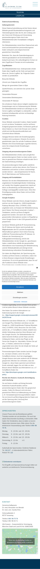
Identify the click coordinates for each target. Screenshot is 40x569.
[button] (37, 268)
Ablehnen (20, 292)
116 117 (7, 450)
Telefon (20, 12)
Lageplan (20, 16)
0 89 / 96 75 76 (13, 518)
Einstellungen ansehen (20, 297)
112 (11, 452)
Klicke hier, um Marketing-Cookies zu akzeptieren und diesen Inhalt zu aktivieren (20, 541)
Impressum (24, 301)
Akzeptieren (20, 287)
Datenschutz (17, 301)
